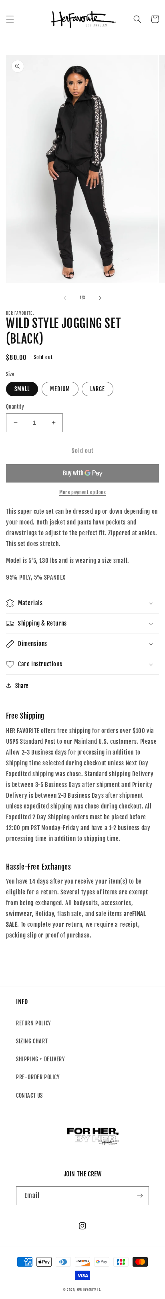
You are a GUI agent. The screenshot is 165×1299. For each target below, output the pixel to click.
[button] (10, 19)
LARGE (97, 388)
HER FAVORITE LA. (89, 1290)
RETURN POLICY (33, 1023)
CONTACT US (29, 1095)
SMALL (22, 388)
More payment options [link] (82, 492)
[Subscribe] (140, 1195)
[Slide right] (100, 298)
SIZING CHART (32, 1041)
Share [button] (21, 685)
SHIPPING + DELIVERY (40, 1059)
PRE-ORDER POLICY (38, 1077)
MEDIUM (60, 388)
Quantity (15, 406)
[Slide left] (65, 298)
